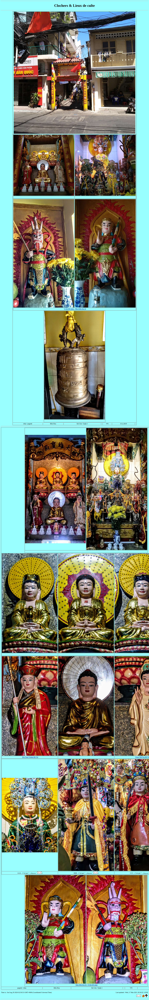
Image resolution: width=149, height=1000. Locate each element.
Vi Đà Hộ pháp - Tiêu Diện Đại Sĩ (75, 309)
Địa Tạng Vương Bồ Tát (30, 757)
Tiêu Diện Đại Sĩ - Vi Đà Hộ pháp (87, 985)
